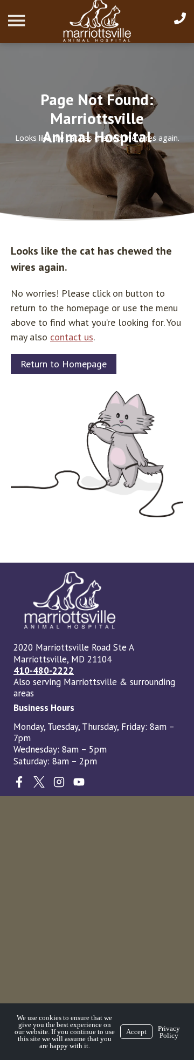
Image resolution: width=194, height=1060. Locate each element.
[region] (97, 132)
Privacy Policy (169, 1032)
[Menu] (18, 21)
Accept (136, 1032)
